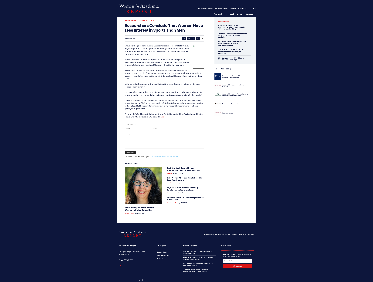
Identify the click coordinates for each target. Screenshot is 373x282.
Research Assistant (229, 113)
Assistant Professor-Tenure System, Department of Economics (235, 95)
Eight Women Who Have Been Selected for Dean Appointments (185, 179)
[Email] (193, 38)
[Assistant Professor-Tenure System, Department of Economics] (217, 94)
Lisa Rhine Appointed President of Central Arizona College (231, 59)
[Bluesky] (253, 8)
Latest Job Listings (223, 69)
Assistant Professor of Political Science (233, 86)
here (162, 117)
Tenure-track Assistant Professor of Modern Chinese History (235, 76)
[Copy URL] (198, 38)
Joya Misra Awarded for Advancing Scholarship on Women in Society (182, 189)
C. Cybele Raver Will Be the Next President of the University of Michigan (230, 51)
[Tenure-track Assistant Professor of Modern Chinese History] (217, 76)
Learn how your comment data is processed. (164, 157)
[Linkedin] (189, 38)
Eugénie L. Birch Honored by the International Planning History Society (183, 169)
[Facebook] (255, 8)
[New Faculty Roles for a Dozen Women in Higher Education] (143, 185)
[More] (202, 38)
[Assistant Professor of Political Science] (217, 85)
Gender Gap (130, 20)
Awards (169, 173)
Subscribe (239, 266)
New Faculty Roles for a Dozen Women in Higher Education (139, 208)
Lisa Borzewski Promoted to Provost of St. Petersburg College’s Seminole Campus (232, 43)
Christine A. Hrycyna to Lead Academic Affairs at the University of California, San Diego (231, 27)
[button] (246, 8)
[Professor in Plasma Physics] (217, 103)
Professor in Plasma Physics (232, 104)
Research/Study (146, 20)
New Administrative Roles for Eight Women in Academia (185, 199)
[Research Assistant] (217, 112)
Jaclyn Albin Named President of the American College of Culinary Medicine (232, 35)
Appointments (129, 213)
